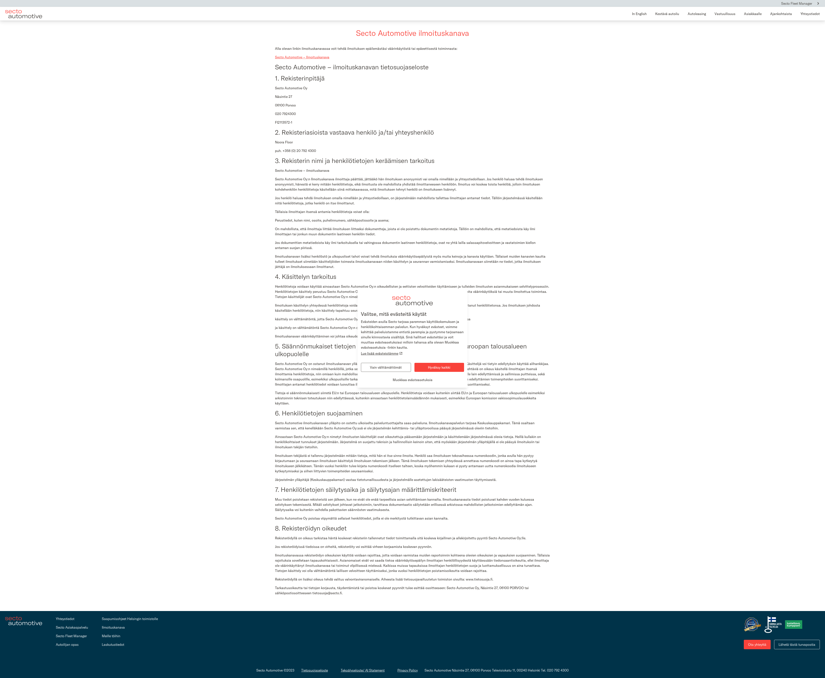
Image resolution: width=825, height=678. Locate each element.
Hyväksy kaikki (439, 367)
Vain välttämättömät (386, 367)
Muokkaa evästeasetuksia (412, 380)
